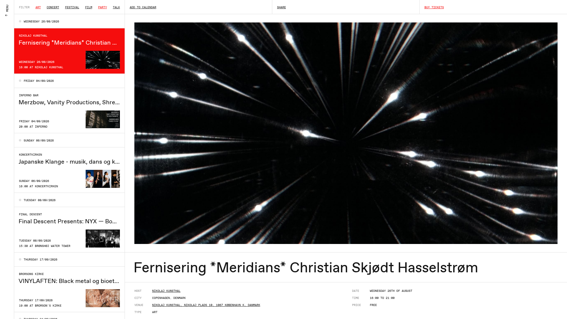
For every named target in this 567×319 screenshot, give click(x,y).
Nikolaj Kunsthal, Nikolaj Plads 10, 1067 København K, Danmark (206, 305)
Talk (116, 7)
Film (88, 7)
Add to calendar (143, 7)
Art (38, 7)
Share (281, 7)
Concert (53, 7)
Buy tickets (434, 7)
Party (102, 7)
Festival (72, 7)
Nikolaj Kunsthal (166, 290)
